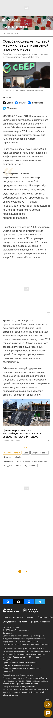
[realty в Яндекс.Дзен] (18, 601)
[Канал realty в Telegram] (40, 601)
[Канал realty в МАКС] (8, 601)
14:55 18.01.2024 (10, 33)
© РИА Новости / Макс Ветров (14, 90)
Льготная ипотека (12, 453)
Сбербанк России (39, 453)
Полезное (42, 617)
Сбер (26, 453)
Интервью (30, 617)
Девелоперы (30, 466)
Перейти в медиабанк (35, 90)
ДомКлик (19, 457)
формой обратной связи (28, 684)
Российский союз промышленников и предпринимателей (27, 461)
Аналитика (18, 617)
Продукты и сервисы (40, 622)
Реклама (23, 622)
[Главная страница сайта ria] (3, 20)
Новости (6, 617)
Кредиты (8, 466)
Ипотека (8, 457)
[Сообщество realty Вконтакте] (29, 601)
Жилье (18, 466)
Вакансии (7, 633)
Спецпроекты (9, 622)
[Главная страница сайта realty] (16, 20)
